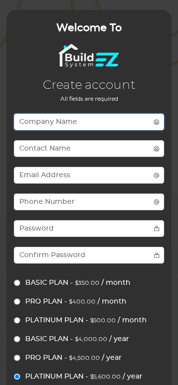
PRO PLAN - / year (73, 357)
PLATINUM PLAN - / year (83, 376)
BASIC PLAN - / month (78, 282)
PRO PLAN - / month (76, 301)
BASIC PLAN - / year (77, 339)
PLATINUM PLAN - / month (86, 320)
